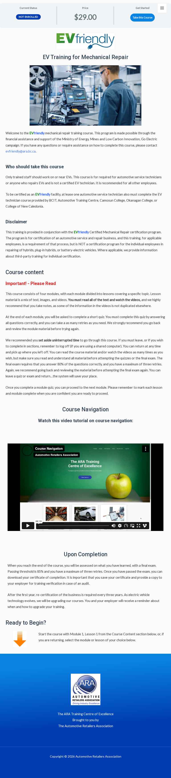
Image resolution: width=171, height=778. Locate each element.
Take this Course (143, 17)
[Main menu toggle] (162, 8)
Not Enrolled (28, 16)
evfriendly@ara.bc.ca (21, 151)
